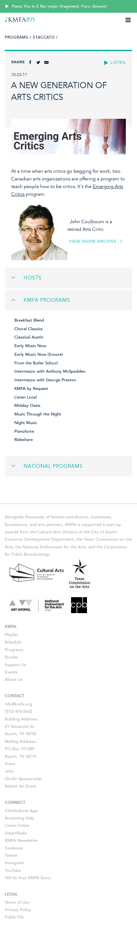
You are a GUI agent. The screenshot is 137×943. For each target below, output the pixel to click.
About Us (14, 679)
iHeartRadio (16, 833)
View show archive (93, 241)
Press (10, 763)
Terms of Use (17, 902)
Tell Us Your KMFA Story (28, 877)
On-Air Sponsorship (23, 778)
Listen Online (17, 825)
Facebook (14, 848)
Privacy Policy (18, 909)
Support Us (15, 664)
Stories (11, 657)
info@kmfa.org (18, 704)
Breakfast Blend (29, 320)
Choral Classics (28, 328)
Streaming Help (19, 818)
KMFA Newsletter (21, 840)
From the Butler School (36, 363)
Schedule (13, 642)
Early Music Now (30, 345)
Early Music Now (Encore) (38, 354)
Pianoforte (24, 431)
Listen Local (25, 397)
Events (11, 672)
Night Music (25, 422)
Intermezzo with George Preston (45, 380)
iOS (8, 810)
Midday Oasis (27, 405)
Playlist (11, 634)
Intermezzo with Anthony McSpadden (49, 371)
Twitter (11, 855)
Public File (14, 917)
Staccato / (45, 37)
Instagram (14, 862)
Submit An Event (20, 786)
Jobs (9, 771)
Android (20, 810)
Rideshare (23, 439)
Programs (14, 649)
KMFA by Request (31, 388)
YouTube (13, 870)
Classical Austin (28, 337)
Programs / (18, 37)
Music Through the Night (37, 414)
